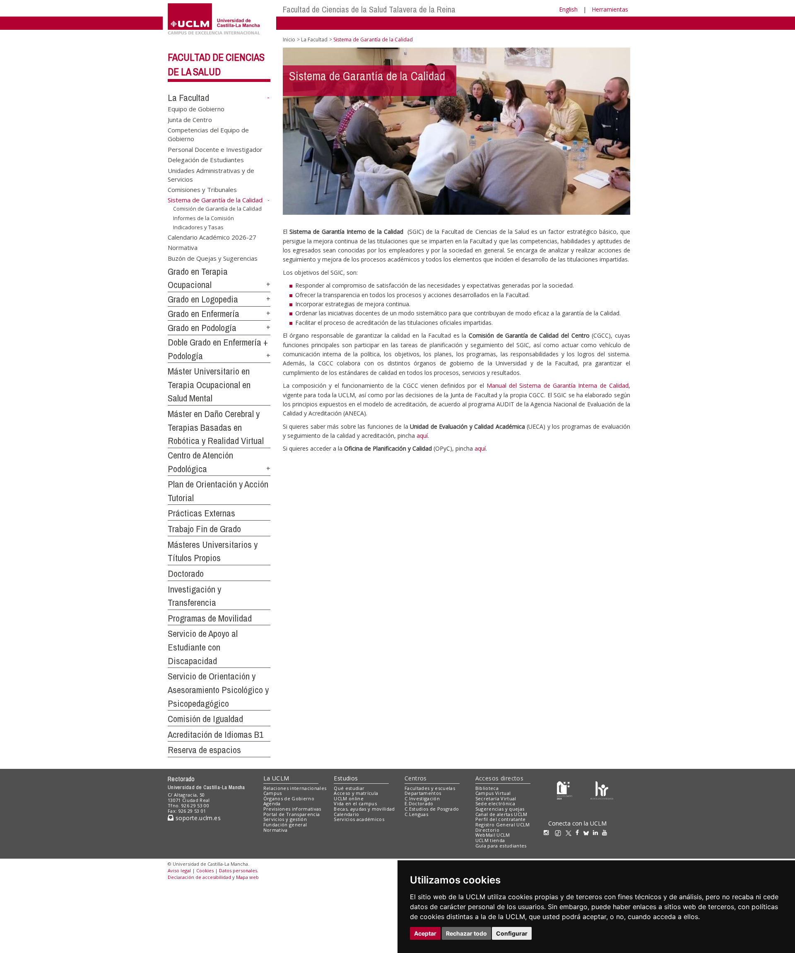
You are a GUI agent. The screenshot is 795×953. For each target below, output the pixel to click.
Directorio (487, 830)
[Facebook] (579, 832)
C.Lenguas (416, 814)
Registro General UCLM (502, 824)
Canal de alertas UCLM (501, 814)
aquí (422, 435)
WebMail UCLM (492, 835)
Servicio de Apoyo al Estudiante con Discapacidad (203, 647)
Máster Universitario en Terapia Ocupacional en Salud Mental (209, 384)
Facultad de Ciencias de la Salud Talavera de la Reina (369, 9)
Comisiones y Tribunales (202, 189)
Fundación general (285, 824)
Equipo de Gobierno (196, 109)
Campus (272, 793)
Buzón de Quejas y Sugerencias (213, 258)
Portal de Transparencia (291, 814)
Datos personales (238, 870)
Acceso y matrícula (356, 793)
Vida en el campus (355, 803)
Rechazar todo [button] (466, 933)
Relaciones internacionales (295, 788)
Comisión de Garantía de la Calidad (217, 208)
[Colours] (601, 790)
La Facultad (188, 97)
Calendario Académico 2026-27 (212, 237)
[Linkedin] (595, 832)
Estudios (346, 778)
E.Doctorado (419, 803)
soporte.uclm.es (197, 818)
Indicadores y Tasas (198, 227)
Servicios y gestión (285, 819)
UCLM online (349, 798)
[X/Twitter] (571, 832)
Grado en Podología (202, 328)
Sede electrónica (495, 803)
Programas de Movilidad (210, 618)
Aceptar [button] (425, 933)
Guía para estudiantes (501, 846)
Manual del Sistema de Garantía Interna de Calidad (558, 385)
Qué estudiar (349, 788)
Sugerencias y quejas (500, 809)
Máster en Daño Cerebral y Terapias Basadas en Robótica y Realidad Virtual (216, 427)
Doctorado (186, 573)
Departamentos (423, 793)
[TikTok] (560, 832)
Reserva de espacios (204, 750)
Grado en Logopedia (203, 299)
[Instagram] (548, 832)
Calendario (346, 814)
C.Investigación (422, 798)
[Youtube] (606, 832)
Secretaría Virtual (495, 798)
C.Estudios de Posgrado (432, 809)
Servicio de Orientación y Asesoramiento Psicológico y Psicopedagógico (218, 689)
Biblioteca (487, 788)
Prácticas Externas (201, 513)
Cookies (205, 870)
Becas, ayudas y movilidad (364, 809)
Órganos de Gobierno (288, 798)
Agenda (272, 803)
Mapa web (247, 877)
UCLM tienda (490, 840)
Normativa (183, 247)
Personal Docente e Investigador (215, 149)
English (568, 9)
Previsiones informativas (292, 809)
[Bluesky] (588, 832)
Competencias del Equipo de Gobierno (208, 133)
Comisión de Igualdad (205, 719)
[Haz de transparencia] (564, 790)
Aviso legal (179, 870)
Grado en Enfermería (203, 313)
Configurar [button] (512, 933)
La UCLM (276, 778)
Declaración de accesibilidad (199, 877)
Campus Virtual (493, 793)
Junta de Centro (190, 119)
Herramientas (610, 9)
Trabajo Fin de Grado (204, 529)
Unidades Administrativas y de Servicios (211, 174)
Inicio (289, 39)
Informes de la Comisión (203, 217)
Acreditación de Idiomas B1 (215, 734)
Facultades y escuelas (430, 788)
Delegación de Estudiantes (206, 160)
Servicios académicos (359, 819)
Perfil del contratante (500, 819)
